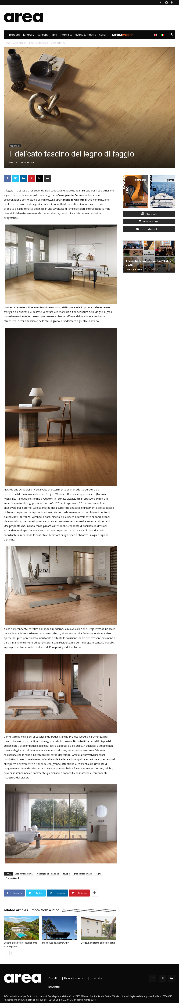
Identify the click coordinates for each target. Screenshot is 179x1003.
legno (98, 873)
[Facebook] (160, 2)
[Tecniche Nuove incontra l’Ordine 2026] (149, 256)
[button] (171, 35)
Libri (54, 35)
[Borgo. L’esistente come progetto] (98, 928)
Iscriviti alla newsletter (151, 229)
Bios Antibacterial (24, 873)
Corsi (102, 35)
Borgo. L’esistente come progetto (98, 942)
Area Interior (123, 34)
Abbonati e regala (150, 221)
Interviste (66, 35)
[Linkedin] (172, 2)
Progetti (14, 35)
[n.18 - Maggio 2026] (162, 192)
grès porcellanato (83, 873)
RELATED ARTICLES (16, 910)
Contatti (53, 978)
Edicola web (151, 214)
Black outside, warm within (55, 942)
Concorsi (42, 35)
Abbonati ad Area (73, 978)
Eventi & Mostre (85, 35)
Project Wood (12, 878)
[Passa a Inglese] (156, 34)
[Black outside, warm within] (59, 928)
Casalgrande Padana (48, 873)
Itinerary (28, 35)
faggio (66, 873)
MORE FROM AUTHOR (45, 910)
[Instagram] (166, 2)
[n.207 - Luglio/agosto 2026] (135, 192)
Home (7, 42)
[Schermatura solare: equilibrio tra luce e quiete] (21, 928)
